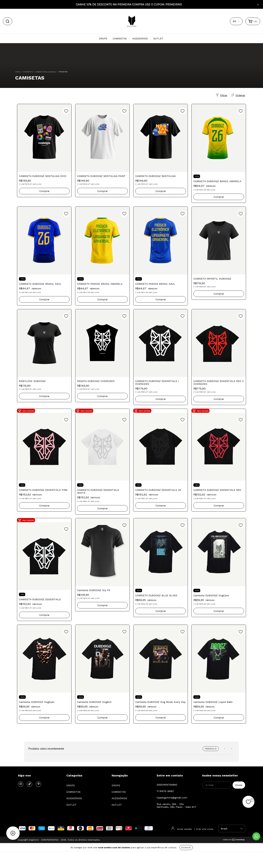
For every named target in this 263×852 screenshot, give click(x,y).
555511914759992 (167, 784)
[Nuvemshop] (234, 840)
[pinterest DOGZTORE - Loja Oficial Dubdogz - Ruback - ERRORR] (38, 784)
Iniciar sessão (184, 829)
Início (17, 72)
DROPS (103, 38)
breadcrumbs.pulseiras (46, 72)
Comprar (44, 191)
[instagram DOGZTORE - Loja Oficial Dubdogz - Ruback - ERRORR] (20, 784)
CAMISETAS (120, 38)
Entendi (186, 847)
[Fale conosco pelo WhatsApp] (256, 836)
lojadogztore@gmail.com (172, 797)
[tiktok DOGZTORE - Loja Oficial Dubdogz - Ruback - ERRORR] (29, 784)
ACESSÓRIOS (140, 38)
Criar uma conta (204, 829)
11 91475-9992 (165, 791)
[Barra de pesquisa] (7, 21)
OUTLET (158, 38)
